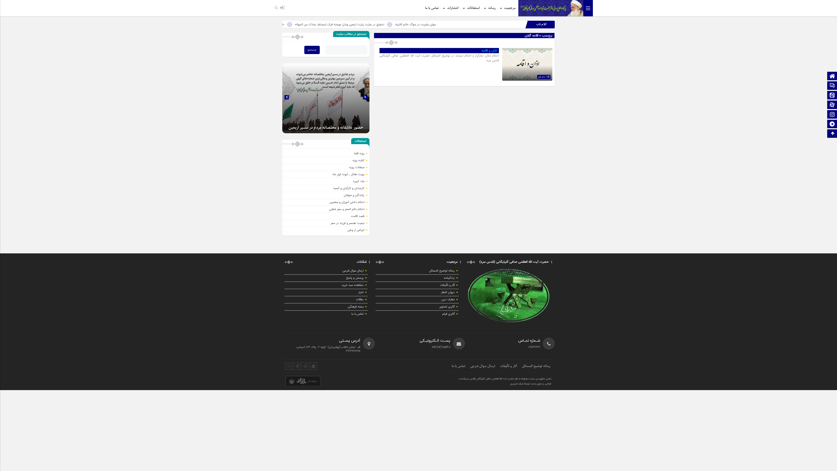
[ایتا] (832, 95)
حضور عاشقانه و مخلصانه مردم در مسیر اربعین (326, 128)
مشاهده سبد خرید (353, 285)
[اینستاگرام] (832, 115)
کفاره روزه (358, 160)
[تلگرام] (832, 124)
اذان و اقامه (489, 50)
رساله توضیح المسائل (442, 270)
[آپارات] (832, 105)
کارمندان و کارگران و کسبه (348, 188)
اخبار (361, 292)
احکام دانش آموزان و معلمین (347, 202)
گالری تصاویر (447, 306)
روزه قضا (359, 153)
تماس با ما (432, 8)
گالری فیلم (448, 314)
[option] (325, 98)
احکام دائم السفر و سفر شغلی (346, 209)
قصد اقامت (357, 216)
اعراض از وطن (355, 230)
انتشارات (453, 8)
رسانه (492, 8)
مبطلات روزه (356, 167)
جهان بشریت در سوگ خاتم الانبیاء (451, 24)
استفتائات (473, 8)
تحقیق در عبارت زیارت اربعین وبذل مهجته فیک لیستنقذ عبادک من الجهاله (375, 24)
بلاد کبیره (358, 181)
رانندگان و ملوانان (354, 195)
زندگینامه (449, 278)
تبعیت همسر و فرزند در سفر (347, 223)
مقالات (360, 299)
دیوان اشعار (448, 292)
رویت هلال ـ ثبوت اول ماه (348, 174)
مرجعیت (509, 8)
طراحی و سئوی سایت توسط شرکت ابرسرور (530, 384)
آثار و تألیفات (447, 285)
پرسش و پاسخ (355, 278)
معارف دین (448, 299)
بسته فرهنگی (356, 306)
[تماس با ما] (832, 86)
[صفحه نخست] (832, 76)
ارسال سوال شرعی (353, 270)
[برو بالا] (832, 133)
